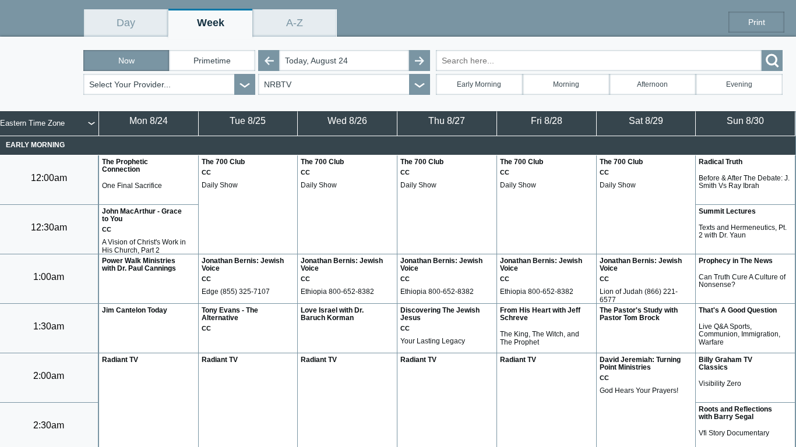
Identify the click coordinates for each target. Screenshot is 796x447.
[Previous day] (268, 60)
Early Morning (479, 84)
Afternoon (652, 84)
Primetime (212, 60)
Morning (566, 84)
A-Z (294, 23)
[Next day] (419, 60)
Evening (739, 84)
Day (126, 23)
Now (126, 60)
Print (756, 22)
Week (210, 23)
